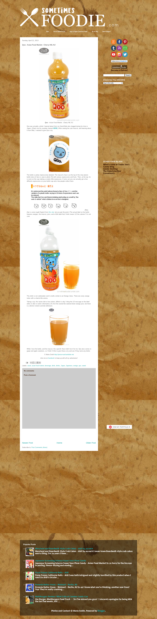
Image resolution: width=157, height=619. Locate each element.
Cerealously (109, 173)
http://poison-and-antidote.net (64, 354)
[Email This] (31, 362)
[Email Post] (27, 362)
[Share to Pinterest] (40, 362)
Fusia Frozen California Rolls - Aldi (52, 573)
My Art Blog (95, 31)
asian (29, 366)
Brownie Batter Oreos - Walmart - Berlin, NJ (56, 585)
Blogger (101, 611)
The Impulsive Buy (112, 171)
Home (59, 443)
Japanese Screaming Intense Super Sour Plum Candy (60, 561)
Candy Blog (108, 167)
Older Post (91, 443)
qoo (80, 366)
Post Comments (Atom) (39, 447)
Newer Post (27, 443)
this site (51, 212)
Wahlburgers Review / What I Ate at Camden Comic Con (61, 597)
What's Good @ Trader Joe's (116, 165)
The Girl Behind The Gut (59, 31)
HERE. (55, 128)
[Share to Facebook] (37, 362)
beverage (48, 366)
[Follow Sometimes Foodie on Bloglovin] (119, 62)
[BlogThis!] (33, 362)
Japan (63, 366)
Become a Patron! (119, 70)
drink (53, 366)
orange (75, 366)
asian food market (38, 366)
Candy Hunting (110, 169)
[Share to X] (35, 362)
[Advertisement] (59, 435)
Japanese (69, 366)
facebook (51, 358)
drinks (58, 366)
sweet (84, 366)
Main (47, 31)
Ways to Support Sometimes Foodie (78, 31)
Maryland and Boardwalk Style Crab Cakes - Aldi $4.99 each (64, 549)
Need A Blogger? (107, 31)
